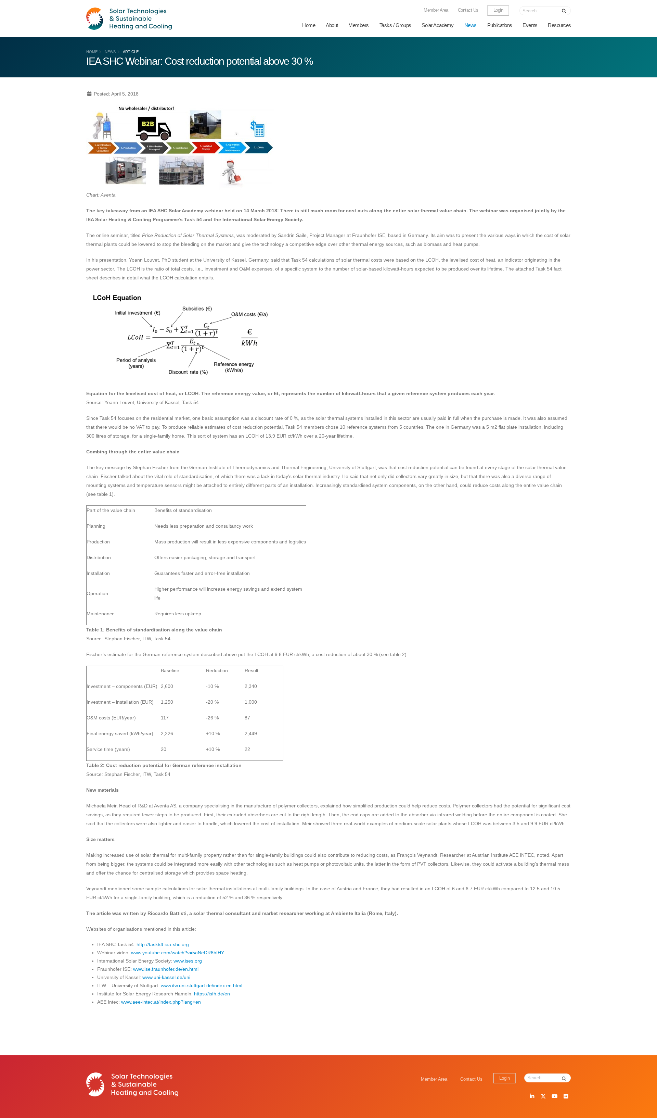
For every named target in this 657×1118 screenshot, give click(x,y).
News (470, 25)
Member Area (436, 10)
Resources (559, 25)
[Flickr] (565, 1097)
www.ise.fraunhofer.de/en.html (165, 969)
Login (498, 10)
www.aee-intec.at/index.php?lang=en (161, 1002)
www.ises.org (187, 961)
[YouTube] (554, 1097)
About (332, 25)
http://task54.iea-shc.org (163, 944)
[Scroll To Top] (645, 1110)
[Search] (564, 10)
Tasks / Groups (395, 25)
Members (358, 25)
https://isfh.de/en (212, 993)
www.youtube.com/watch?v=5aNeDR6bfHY (177, 952)
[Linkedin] (532, 1097)
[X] (543, 1097)
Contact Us (468, 10)
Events (530, 25)
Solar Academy (438, 25)
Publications (499, 25)
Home (308, 25)
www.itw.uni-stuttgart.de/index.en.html (201, 985)
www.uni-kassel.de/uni (166, 977)
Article (131, 52)
